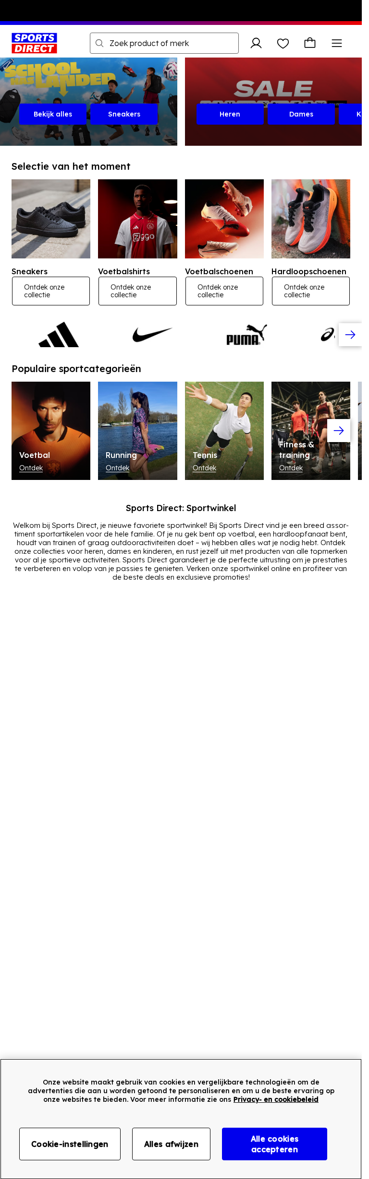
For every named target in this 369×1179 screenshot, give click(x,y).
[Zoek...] (99, 43)
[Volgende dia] (350, 334)
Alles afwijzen (171, 1144)
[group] (181, 334)
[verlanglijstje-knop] (283, 43)
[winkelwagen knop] (309, 43)
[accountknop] (256, 43)
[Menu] (336, 43)
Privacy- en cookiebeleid (276, 1099)
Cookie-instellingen (70, 1144)
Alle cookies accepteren (275, 1144)
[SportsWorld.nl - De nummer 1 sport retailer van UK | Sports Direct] (34, 43)
